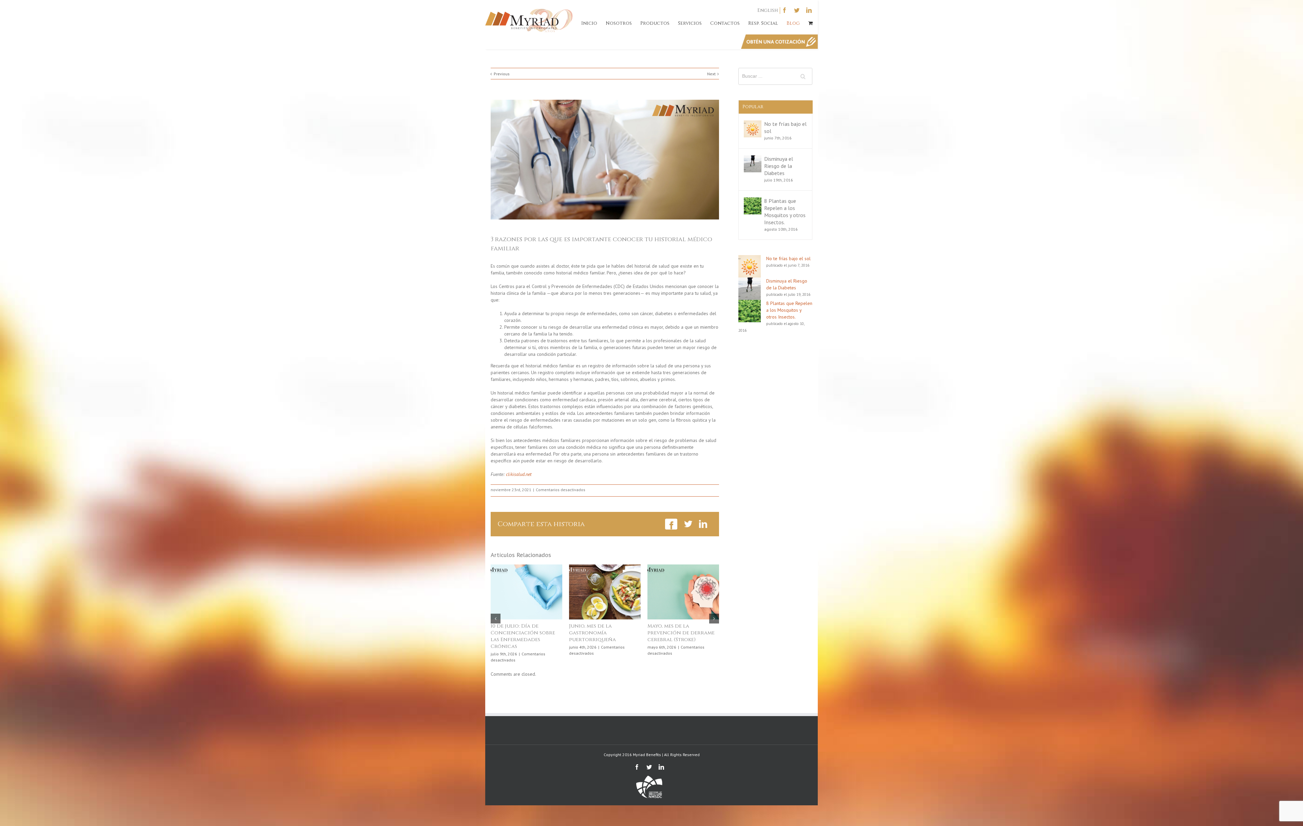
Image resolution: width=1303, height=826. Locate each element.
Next (711, 73)
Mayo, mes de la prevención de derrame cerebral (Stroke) (524, 632)
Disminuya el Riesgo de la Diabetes (778, 165)
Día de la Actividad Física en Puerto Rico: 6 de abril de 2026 (605, 632)
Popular (752, 106)
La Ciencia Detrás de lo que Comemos (680, 629)
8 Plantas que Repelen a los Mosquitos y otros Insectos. (785, 211)
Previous (502, 73)
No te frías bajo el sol (788, 258)
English (767, 10)
